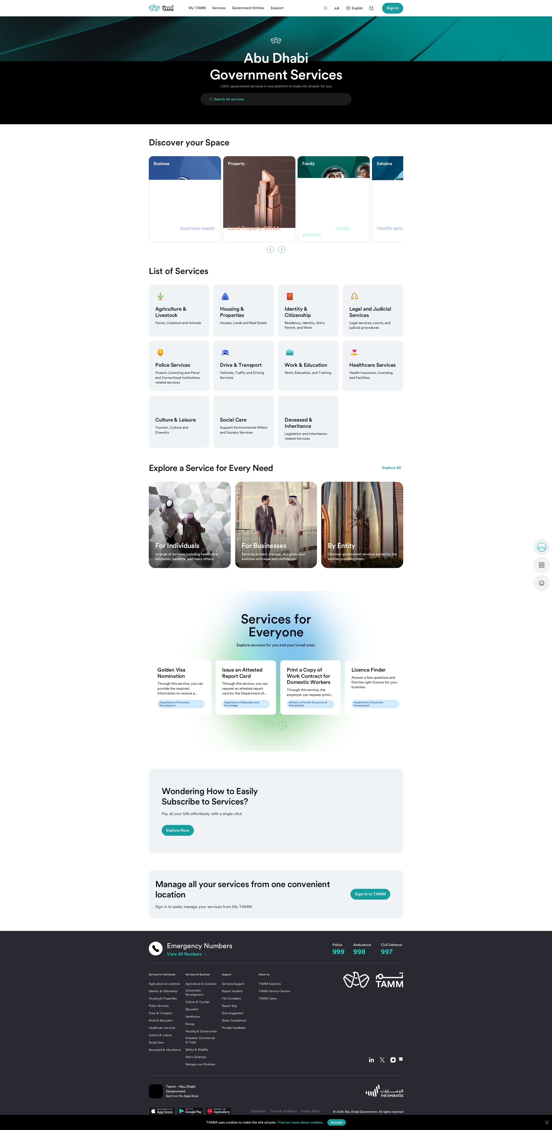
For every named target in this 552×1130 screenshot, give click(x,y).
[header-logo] (161, 8)
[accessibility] (337, 8)
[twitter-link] (382, 1059)
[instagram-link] (393, 1059)
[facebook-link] (400, 1059)
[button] (325, 8)
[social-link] (371, 1059)
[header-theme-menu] (371, 8)
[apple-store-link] (162, 1111)
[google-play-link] (190, 1111)
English (357, 8)
